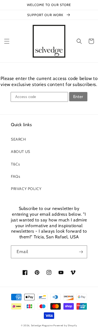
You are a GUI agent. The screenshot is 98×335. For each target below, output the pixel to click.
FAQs (15, 176)
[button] (7, 41)
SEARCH (18, 139)
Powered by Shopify (65, 325)
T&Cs (15, 164)
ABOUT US (20, 151)
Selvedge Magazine (42, 325)
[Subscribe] (81, 251)
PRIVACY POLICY (26, 188)
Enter (78, 96)
